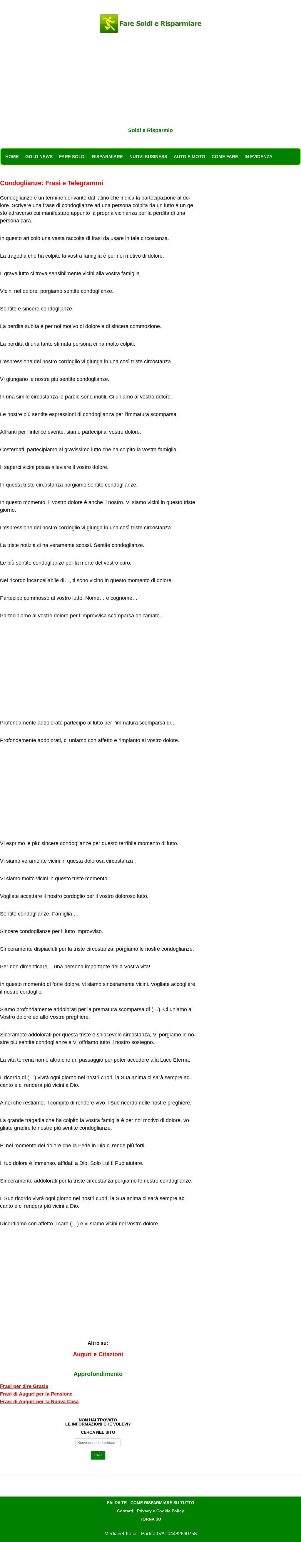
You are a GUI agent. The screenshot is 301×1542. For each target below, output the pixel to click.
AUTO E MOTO (189, 156)
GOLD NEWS (39, 156)
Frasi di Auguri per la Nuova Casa (39, 1401)
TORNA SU (150, 1519)
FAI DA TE (117, 1502)
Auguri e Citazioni (98, 1354)
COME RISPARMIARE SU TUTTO (162, 1502)
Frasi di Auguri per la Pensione (36, 1394)
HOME (12, 156)
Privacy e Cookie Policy (160, 1511)
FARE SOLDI (72, 156)
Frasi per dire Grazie (24, 1386)
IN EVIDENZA (258, 156)
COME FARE (225, 156)
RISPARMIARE (107, 156)
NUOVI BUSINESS (148, 156)
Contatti (125, 1511)
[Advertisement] (150, 81)
